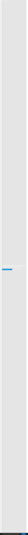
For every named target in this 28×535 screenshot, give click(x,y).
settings (18, 534)
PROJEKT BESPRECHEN (17, 269)
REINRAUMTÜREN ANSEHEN (7, 269)
